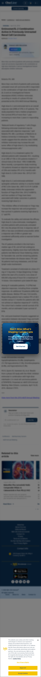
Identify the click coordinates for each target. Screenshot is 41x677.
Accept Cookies (23, 673)
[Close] (38, 640)
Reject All (23, 668)
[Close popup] (36, 325)
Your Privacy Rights (23, 662)
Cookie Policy (17, 658)
